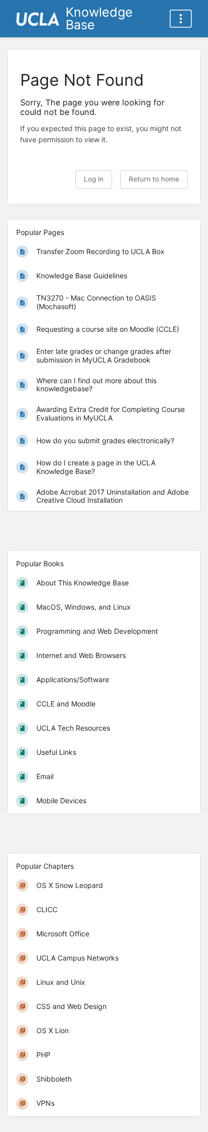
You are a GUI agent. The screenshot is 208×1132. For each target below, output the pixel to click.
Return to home (154, 179)
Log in (93, 179)
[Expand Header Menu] (181, 19)
